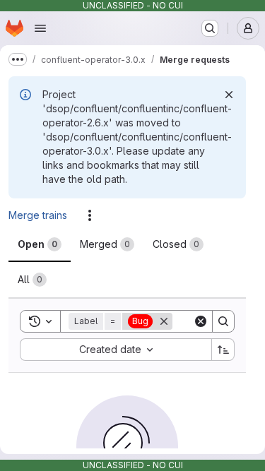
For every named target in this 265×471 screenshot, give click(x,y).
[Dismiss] (228, 94)
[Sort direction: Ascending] (223, 349)
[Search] (223, 321)
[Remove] (163, 321)
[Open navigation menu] (40, 28)
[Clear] (200, 321)
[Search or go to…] (209, 28)
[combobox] (115, 349)
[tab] (39, 244)
